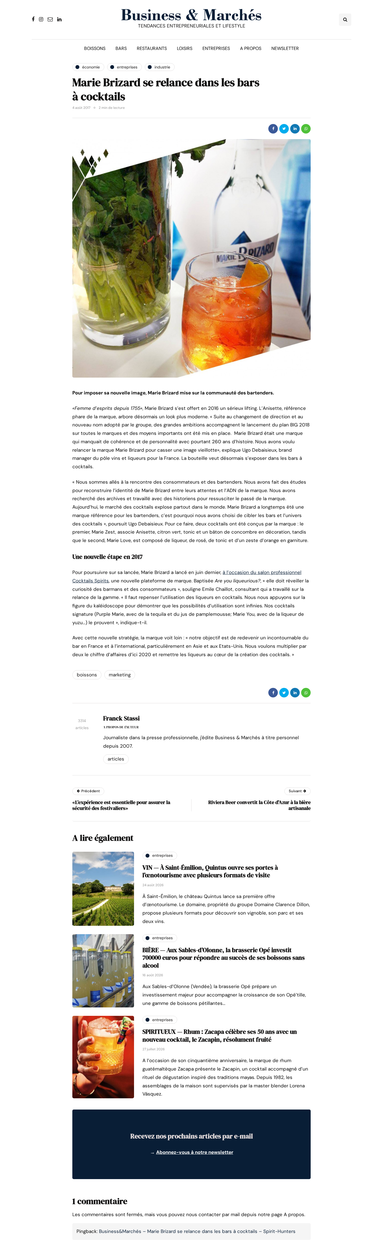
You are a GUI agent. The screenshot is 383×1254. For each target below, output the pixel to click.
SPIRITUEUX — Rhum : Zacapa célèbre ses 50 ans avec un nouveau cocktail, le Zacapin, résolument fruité (219, 1035)
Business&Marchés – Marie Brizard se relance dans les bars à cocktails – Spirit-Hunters (197, 1231)
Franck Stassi (121, 718)
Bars (121, 48)
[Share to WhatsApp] (306, 129)
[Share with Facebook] (273, 129)
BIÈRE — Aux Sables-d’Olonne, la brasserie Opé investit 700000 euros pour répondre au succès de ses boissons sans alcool (223, 958)
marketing (120, 675)
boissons (87, 675)
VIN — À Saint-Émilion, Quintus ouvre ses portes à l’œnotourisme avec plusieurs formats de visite (210, 871)
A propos (250, 48)
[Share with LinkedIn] (295, 129)
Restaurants (152, 48)
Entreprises (216, 48)
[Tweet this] (284, 129)
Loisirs (184, 48)
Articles (116, 759)
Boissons (94, 48)
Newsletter (285, 48)
